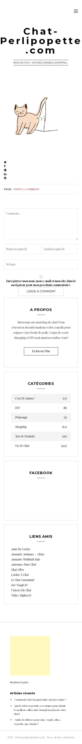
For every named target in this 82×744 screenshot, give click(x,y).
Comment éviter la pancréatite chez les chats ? (40, 699)
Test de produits (41, 436)
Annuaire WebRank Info (25, 559)
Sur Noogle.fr (19, 585)
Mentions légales (19, 682)
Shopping (41, 427)
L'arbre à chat (20, 575)
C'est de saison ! (41, 398)
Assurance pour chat (23, 564)
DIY (41, 408)
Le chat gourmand (22, 580)
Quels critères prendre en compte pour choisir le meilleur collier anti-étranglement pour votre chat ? (40, 709)
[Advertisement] (30, 656)
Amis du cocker (20, 549)
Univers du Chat (21, 590)
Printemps (41, 417)
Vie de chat (41, 446)
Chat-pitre (17, 570)
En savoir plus (41, 351)
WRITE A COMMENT (26, 189)
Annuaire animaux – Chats (27, 554)
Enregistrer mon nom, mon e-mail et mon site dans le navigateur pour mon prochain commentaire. (41, 283)
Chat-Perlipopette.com (41, 40)
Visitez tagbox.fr (21, 595)
